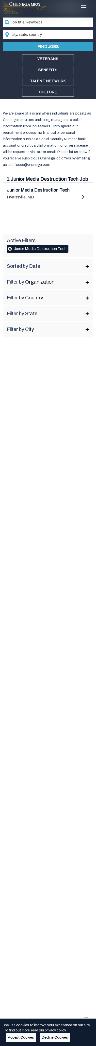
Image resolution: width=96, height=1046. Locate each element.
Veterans (48, 59)
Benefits (48, 70)
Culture (48, 92)
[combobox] (48, 22)
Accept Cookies (21, 1037)
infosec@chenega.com (31, 165)
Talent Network (48, 81)
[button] (48, 266)
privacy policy (56, 1030)
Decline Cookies (55, 1037)
